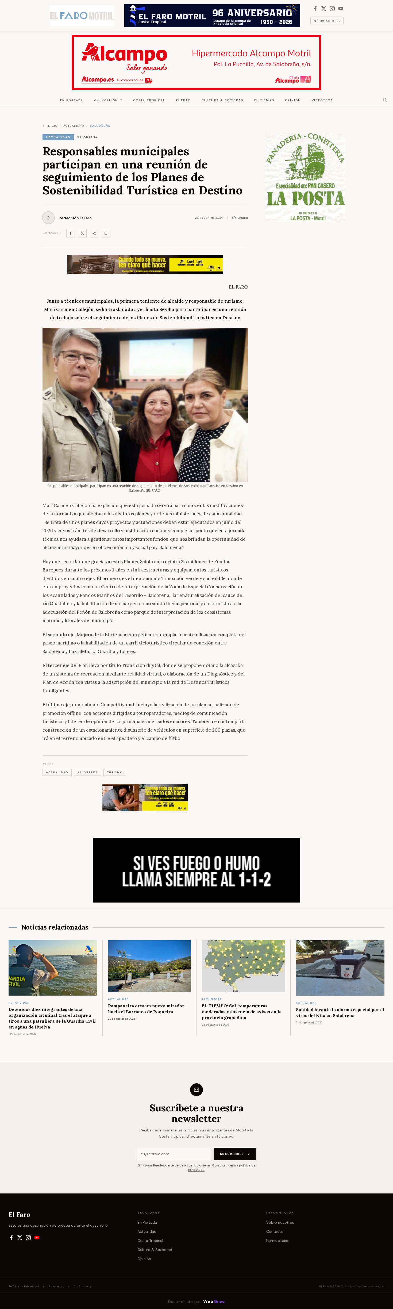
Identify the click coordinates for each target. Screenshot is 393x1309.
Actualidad (106, 100)
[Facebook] (315, 8)
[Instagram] (332, 8)
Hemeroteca (277, 1240)
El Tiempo (264, 100)
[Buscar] (385, 99)
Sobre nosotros (280, 1222)
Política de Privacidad (24, 1286)
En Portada (71, 100)
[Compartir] (94, 233)
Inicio (52, 126)
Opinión (293, 100)
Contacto (274, 1231)
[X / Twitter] (323, 8)
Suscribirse (232, 1154)
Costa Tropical (149, 100)
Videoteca (322, 100)
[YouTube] (341, 8)
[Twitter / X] (82, 233)
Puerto (183, 100)
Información (325, 21)
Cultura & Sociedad (223, 100)
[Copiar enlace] (106, 233)
